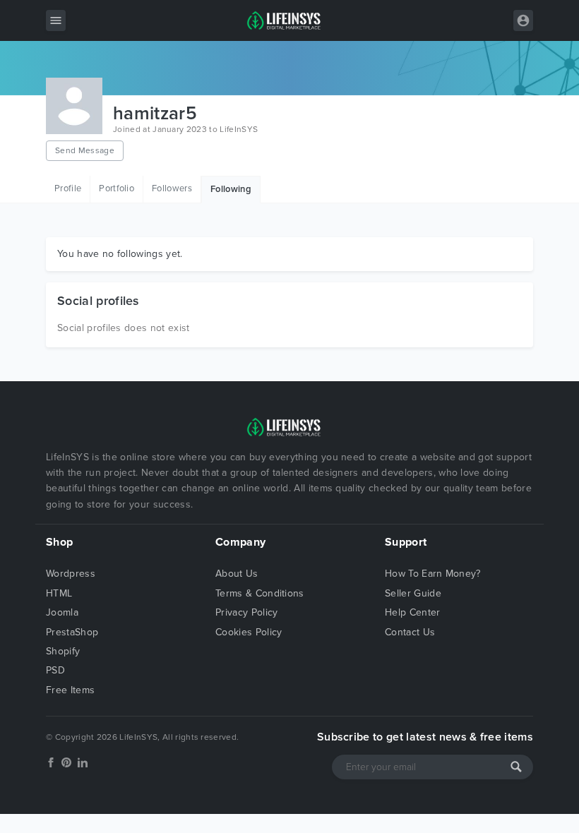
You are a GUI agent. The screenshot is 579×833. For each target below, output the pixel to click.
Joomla (62, 612)
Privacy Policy (246, 612)
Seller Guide (413, 593)
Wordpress (70, 574)
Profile (67, 188)
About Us (236, 574)
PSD (55, 670)
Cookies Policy (248, 632)
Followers (172, 188)
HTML (59, 593)
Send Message (84, 150)
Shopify (63, 651)
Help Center (413, 612)
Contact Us (410, 632)
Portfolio (116, 188)
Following (230, 189)
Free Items (70, 690)
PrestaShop (72, 632)
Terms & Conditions (259, 593)
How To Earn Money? (433, 574)
